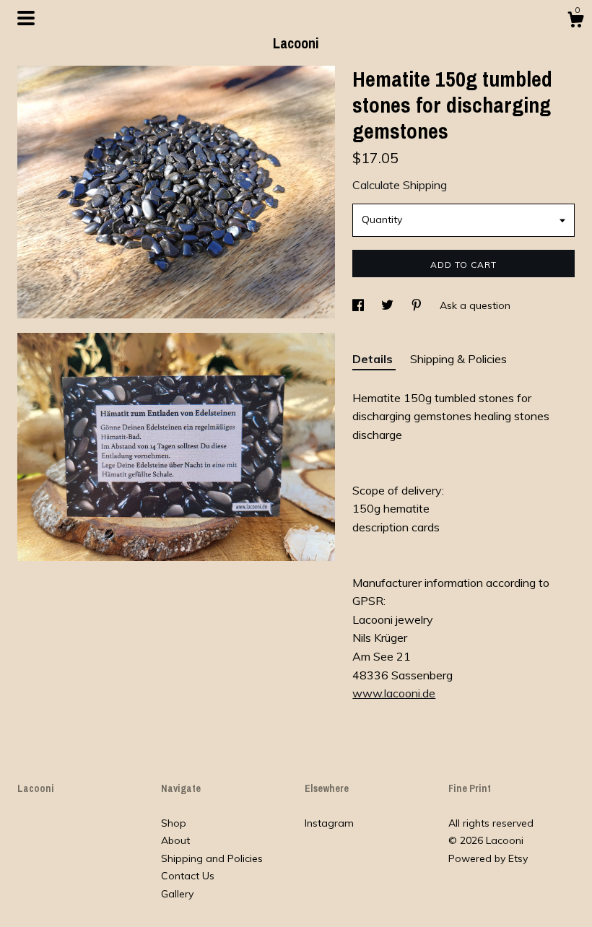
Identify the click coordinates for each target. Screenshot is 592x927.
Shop (173, 823)
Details (374, 359)
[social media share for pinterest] (418, 305)
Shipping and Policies (212, 858)
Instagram (329, 823)
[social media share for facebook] (359, 305)
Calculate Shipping (399, 185)
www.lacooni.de (393, 693)
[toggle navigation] (26, 18)
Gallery (177, 893)
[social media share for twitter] (388, 305)
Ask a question (475, 305)
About (175, 840)
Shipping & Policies (458, 359)
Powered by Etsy (488, 858)
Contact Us (187, 875)
